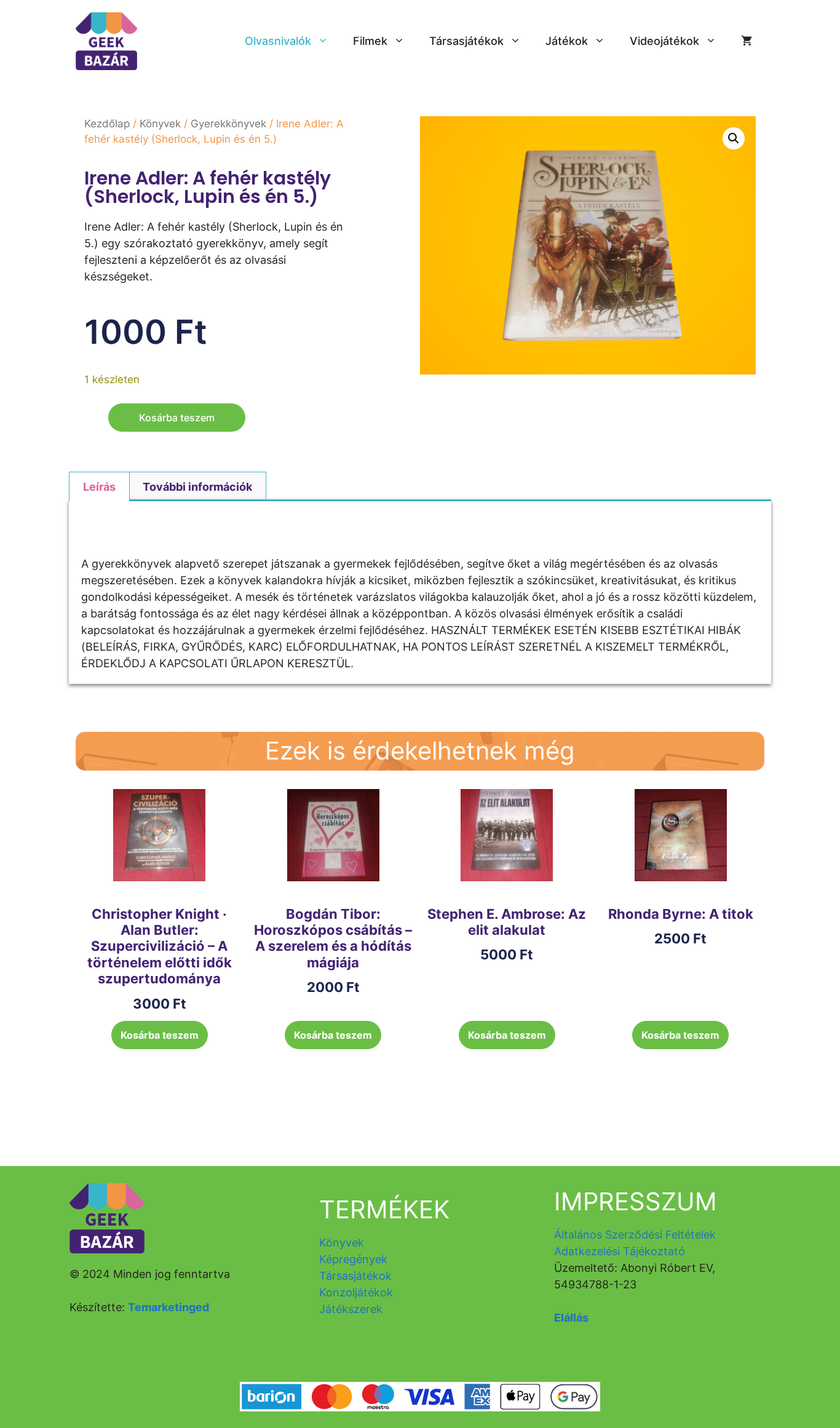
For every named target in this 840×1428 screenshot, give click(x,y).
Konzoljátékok (356, 1292)
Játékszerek (350, 1309)
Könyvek (160, 123)
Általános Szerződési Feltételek (635, 1234)
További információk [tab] (197, 486)
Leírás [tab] (99, 486)
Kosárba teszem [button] (160, 1035)
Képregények (353, 1259)
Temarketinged (168, 1307)
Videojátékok (664, 40)
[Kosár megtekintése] (746, 41)
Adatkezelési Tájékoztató (619, 1251)
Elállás (571, 1317)
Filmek (370, 40)
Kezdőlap (107, 123)
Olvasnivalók (278, 40)
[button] (734, 138)
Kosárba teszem (177, 417)
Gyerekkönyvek (228, 123)
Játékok (566, 40)
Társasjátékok (466, 40)
